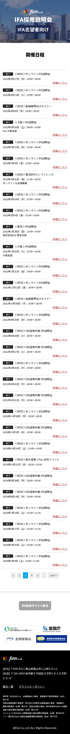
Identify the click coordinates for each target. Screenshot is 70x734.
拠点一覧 (8, 686)
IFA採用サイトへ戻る (35, 606)
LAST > (53, 575)
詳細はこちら (60, 82)
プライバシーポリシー (32, 686)
